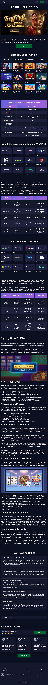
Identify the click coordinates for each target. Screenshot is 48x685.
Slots (41, 59)
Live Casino (17, 59)
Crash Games (29, 59)
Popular (5, 59)
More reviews (24, 655)
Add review (39, 632)
